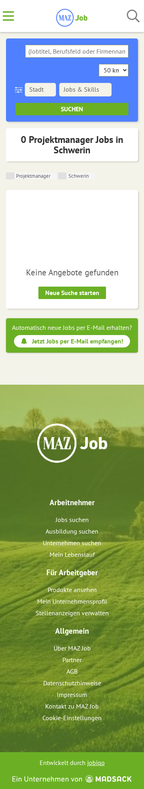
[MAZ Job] (72, 16)
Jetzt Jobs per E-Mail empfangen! (77, 341)
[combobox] (76, 51)
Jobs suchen (72, 520)
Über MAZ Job (72, 648)
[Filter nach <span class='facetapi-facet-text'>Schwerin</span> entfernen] (62, 176)
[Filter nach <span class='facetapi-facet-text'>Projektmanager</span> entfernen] (10, 176)
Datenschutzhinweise (72, 683)
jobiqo (96, 763)
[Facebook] (66, 480)
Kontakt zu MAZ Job (72, 706)
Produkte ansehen (72, 590)
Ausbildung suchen (72, 531)
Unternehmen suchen (72, 543)
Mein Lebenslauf (72, 554)
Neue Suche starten (72, 293)
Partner (72, 660)
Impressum (72, 695)
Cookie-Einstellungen (72, 718)
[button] (20, 89)
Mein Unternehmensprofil (72, 601)
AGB (72, 671)
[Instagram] (79, 480)
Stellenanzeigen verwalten (72, 613)
